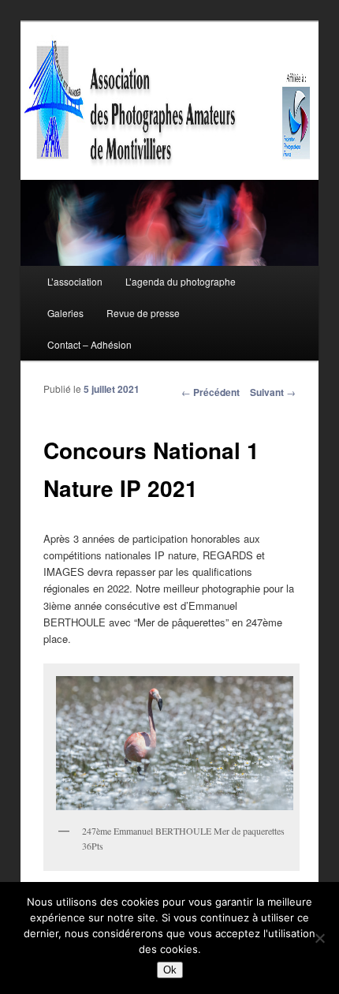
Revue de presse (143, 313)
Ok (170, 970)
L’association (74, 281)
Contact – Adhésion (89, 344)
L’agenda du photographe (180, 281)
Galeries (65, 313)
